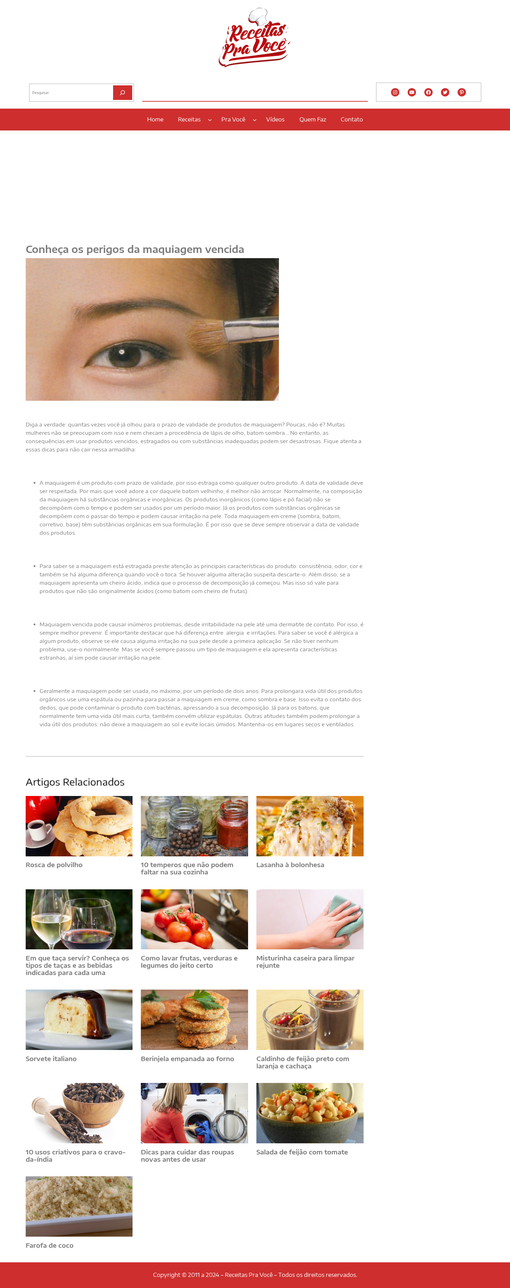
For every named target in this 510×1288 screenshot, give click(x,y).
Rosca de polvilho (54, 864)
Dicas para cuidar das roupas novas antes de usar (187, 1156)
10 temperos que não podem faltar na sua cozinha (187, 868)
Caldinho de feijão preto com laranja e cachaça (302, 1062)
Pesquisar (38, 78)
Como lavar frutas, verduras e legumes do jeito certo (189, 962)
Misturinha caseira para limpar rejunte (305, 962)
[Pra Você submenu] (255, 119)
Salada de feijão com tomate (302, 1152)
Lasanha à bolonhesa (290, 864)
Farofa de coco (50, 1245)
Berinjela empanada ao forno (187, 1058)
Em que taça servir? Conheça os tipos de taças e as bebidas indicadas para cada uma (77, 965)
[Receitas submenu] (210, 119)
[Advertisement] (255, 182)
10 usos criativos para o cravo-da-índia (76, 1156)
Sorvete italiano (51, 1058)
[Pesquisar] (122, 92)
